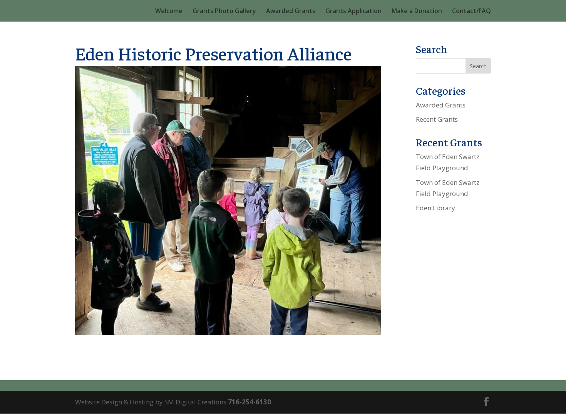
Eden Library (435, 207)
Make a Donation (417, 11)
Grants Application (353, 11)
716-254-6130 (249, 401)
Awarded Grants (290, 11)
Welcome (169, 11)
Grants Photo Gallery (224, 11)
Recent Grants (437, 119)
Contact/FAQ (471, 11)
